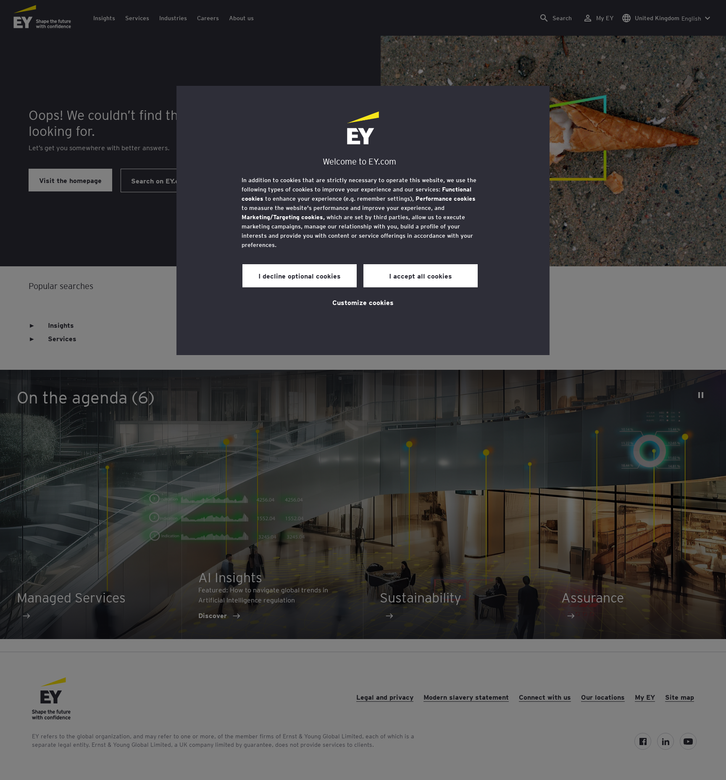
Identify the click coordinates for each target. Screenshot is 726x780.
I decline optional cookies (299, 275)
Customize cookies (363, 302)
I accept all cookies (420, 275)
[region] (363, 220)
